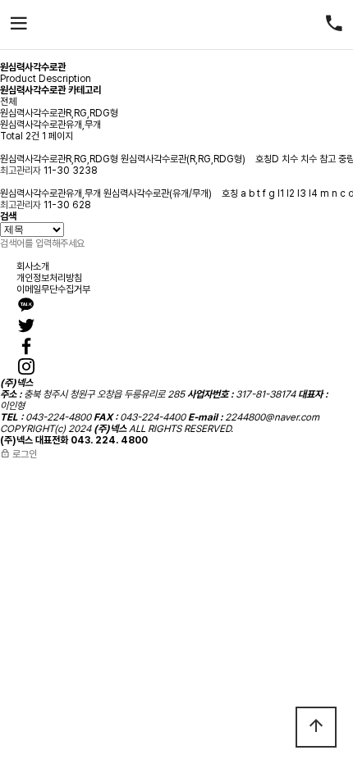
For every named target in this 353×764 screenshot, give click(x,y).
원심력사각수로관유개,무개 (50, 124)
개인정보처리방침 (49, 278)
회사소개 (32, 266)
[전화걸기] (334, 24)
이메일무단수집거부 (53, 289)
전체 (8, 101)
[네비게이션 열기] (19, 24)
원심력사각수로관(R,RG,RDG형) (184, 159)
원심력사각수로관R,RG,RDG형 (59, 113)
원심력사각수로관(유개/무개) (158, 193)
